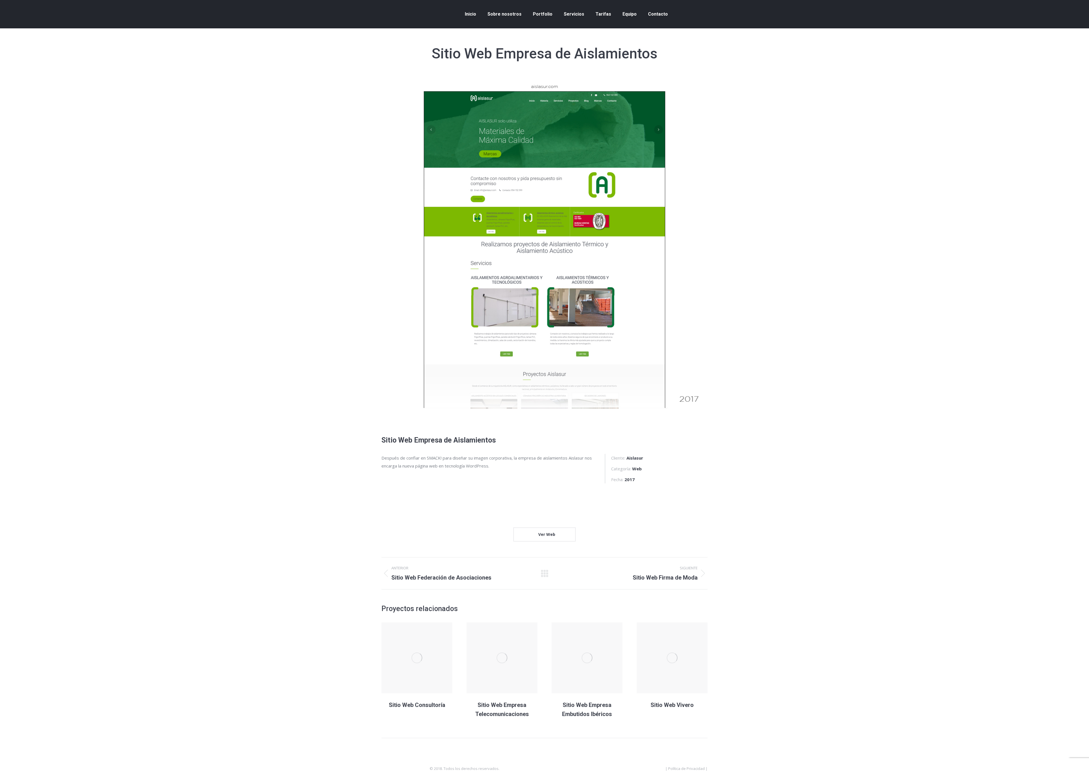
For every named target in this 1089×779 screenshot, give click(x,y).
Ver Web (546, 534)
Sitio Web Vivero (672, 705)
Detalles (432, 658)
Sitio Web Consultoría (417, 705)
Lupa (417, 658)
